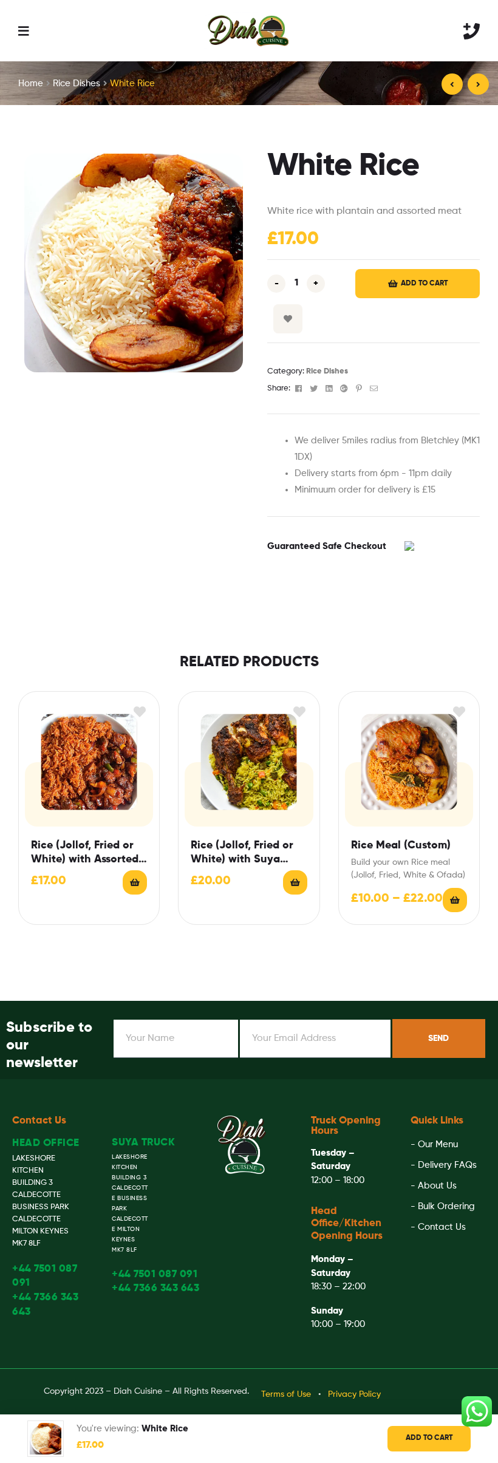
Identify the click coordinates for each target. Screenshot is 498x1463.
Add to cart (424, 283)
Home (30, 83)
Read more (295, 882)
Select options (455, 900)
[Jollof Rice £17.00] (452, 84)
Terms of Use (286, 1394)
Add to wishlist (287, 318)
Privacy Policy (354, 1394)
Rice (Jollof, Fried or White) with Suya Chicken (242, 853)
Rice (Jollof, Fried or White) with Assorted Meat (84, 853)
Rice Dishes (76, 83)
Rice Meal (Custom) (401, 845)
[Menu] (23, 30)
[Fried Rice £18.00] (478, 84)
